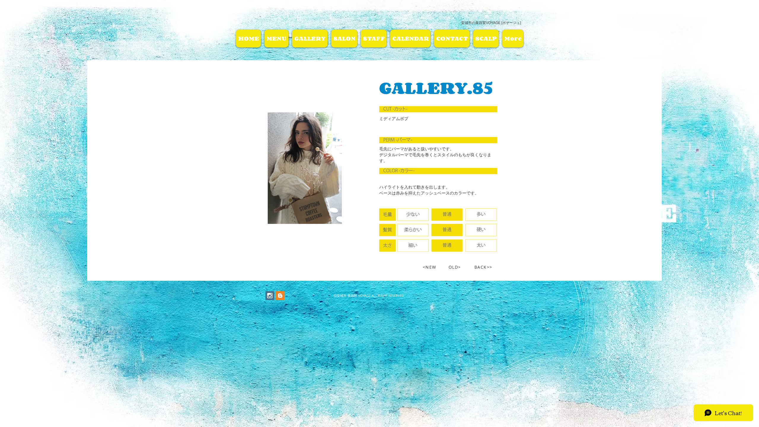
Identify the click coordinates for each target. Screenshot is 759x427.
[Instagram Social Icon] (269, 295)
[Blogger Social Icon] (280, 295)
